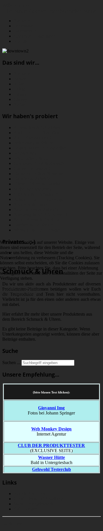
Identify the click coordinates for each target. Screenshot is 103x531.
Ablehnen (32, 287)
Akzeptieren (11, 287)
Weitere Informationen (20, 293)
